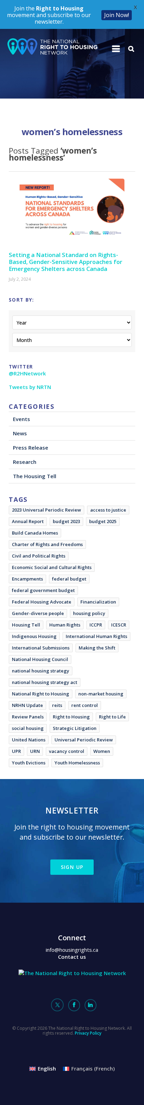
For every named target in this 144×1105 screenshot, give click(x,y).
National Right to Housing (40, 694)
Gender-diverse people (38, 613)
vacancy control (66, 751)
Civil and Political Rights (38, 556)
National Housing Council (40, 659)
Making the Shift (97, 648)
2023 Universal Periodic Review (46, 510)
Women (101, 751)
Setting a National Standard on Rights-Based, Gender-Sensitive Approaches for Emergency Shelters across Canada (65, 262)
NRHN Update (27, 705)
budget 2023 (66, 521)
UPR (16, 751)
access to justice (108, 510)
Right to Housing (71, 717)
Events (21, 418)
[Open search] (131, 49)
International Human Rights (96, 636)
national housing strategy (40, 671)
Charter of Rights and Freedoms (47, 544)
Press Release (30, 447)
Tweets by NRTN (30, 386)
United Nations (28, 740)
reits (57, 705)
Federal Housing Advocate (41, 602)
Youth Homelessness (77, 763)
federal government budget (43, 590)
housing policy (89, 613)
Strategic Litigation (74, 728)
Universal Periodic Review (84, 740)
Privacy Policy (88, 1033)
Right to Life (112, 717)
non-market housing (100, 694)
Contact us (72, 956)
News (20, 433)
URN (35, 751)
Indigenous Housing (34, 636)
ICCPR (95, 625)
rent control (84, 705)
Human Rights (64, 625)
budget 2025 (102, 521)
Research (24, 461)
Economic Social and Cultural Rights (52, 567)
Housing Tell (26, 625)
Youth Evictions (28, 763)
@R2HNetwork (27, 373)
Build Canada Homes (35, 533)
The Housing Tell (34, 476)
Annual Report (28, 521)
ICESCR (118, 625)
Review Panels (28, 717)
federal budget (69, 579)
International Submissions (41, 648)
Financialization (98, 602)
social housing (28, 728)
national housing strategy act (44, 682)
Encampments (27, 579)
